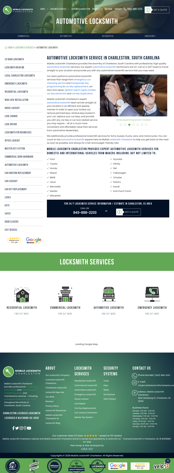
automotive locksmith (58, 67)
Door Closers (11, 221)
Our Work (108, 9)
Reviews (50, 401)
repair (19, 393)
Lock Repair (11, 124)
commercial (10, 389)
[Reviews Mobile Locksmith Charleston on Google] (34, 240)
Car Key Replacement (16, 189)
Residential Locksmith (16, 91)
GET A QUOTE (160, 9)
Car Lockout (11, 181)
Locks (8, 197)
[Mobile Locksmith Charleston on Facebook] (14, 429)
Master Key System (15, 148)
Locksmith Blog (53, 423)
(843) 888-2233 (134, 9)
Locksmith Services (58, 9)
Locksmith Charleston (80, 9)
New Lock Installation (16, 100)
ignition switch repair (76, 90)
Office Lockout (12, 140)
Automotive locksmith (16, 165)
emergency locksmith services (19, 399)
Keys (7, 205)
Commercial (24, 36)
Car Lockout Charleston (85, 412)
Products (96, 9)
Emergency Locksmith (16, 83)
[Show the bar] (168, 461)
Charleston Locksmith (56, 387)
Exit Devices (11, 230)
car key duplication (82, 93)
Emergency (150, 36)
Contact (118, 9)
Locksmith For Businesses (18, 132)
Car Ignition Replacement (18, 173)
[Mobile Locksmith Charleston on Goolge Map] (25, 429)
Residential (108, 36)
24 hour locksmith (14, 59)
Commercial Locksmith (85, 385)
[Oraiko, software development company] (87, 448)
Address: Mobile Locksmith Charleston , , (154, 396)
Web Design (76, 445)
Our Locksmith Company (58, 375)
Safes (8, 213)
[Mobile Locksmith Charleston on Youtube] (29, 429)
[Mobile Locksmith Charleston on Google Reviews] (14, 240)
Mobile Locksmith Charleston (18, 383)
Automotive (66, 36)
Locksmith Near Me (14, 67)
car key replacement (76, 86)
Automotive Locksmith (85, 389)
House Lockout (12, 108)
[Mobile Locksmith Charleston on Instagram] (21, 429)
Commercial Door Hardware (19, 156)
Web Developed (92, 445)
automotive (27, 389)
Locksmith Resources (56, 410)
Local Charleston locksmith (20, 75)
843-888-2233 (85, 212)
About (43, 9)
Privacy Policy (52, 406)
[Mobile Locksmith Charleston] (18, 10)
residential (31, 386)
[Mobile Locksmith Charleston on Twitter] (17, 429)
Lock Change (11, 116)
